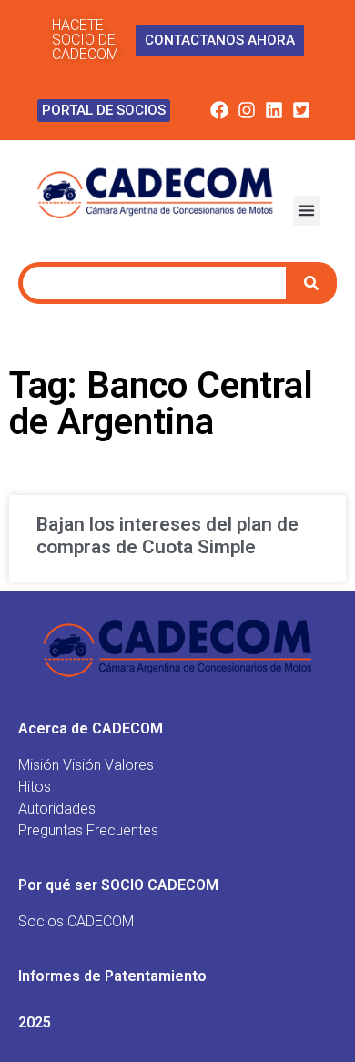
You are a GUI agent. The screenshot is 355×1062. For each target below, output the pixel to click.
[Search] (313, 283)
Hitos (34, 786)
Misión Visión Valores (86, 765)
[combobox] (154, 283)
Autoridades (57, 808)
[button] (306, 211)
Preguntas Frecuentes (88, 830)
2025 (34, 1022)
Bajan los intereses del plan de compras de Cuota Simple (167, 535)
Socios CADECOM (76, 921)
